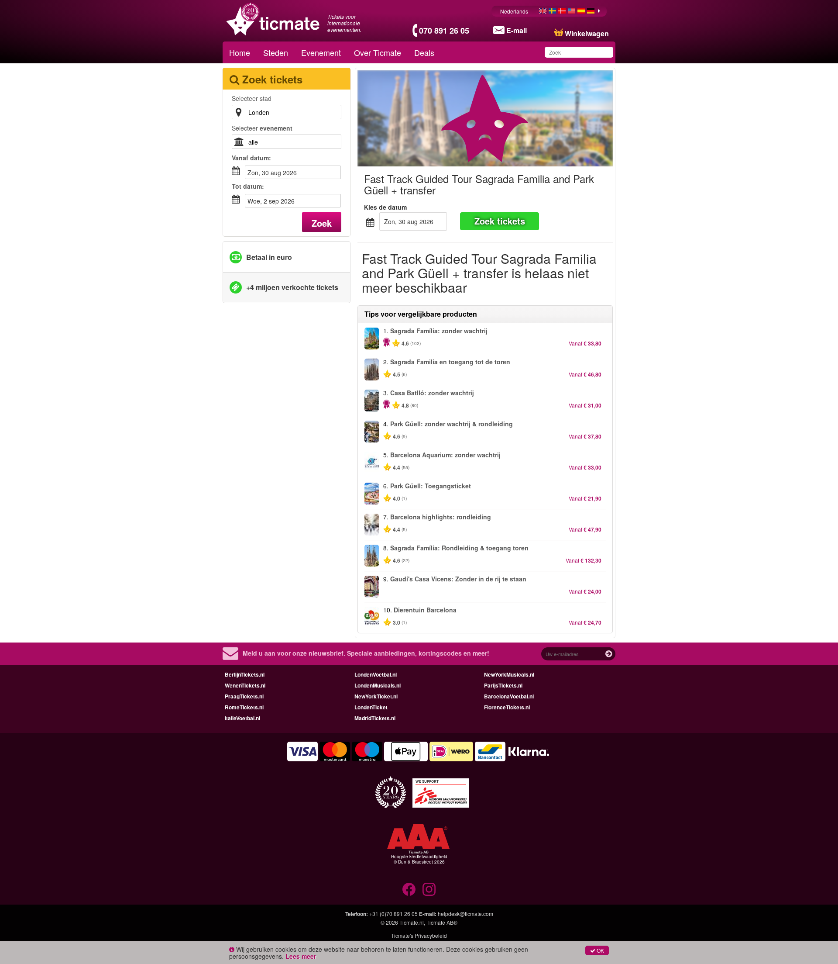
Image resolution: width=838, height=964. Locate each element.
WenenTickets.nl (245, 685)
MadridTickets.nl (374, 718)
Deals (424, 52)
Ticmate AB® (441, 922)
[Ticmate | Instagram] (429, 889)
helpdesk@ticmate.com (465, 913)
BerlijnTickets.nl (244, 674)
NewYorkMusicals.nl (509, 674)
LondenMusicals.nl (377, 685)
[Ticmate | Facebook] (409, 889)
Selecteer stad (251, 98)
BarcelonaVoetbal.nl (509, 696)
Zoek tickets (499, 220)
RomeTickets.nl (244, 707)
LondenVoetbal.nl (375, 674)
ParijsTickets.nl (503, 685)
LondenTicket (371, 707)
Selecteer (262, 128)
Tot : (248, 186)
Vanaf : (251, 157)
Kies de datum (385, 207)
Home (239, 52)
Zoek (322, 223)
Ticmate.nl (411, 922)
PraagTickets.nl (244, 696)
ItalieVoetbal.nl (242, 718)
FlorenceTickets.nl (507, 707)
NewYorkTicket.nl (376, 696)
